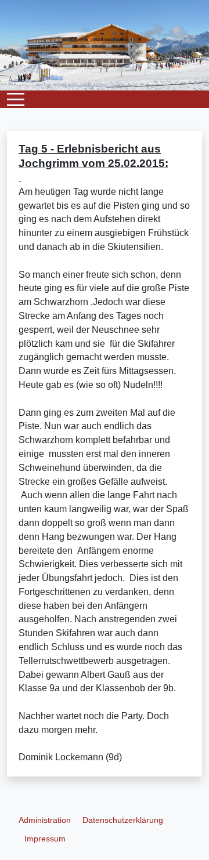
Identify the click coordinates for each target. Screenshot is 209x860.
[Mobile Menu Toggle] (15, 99)
